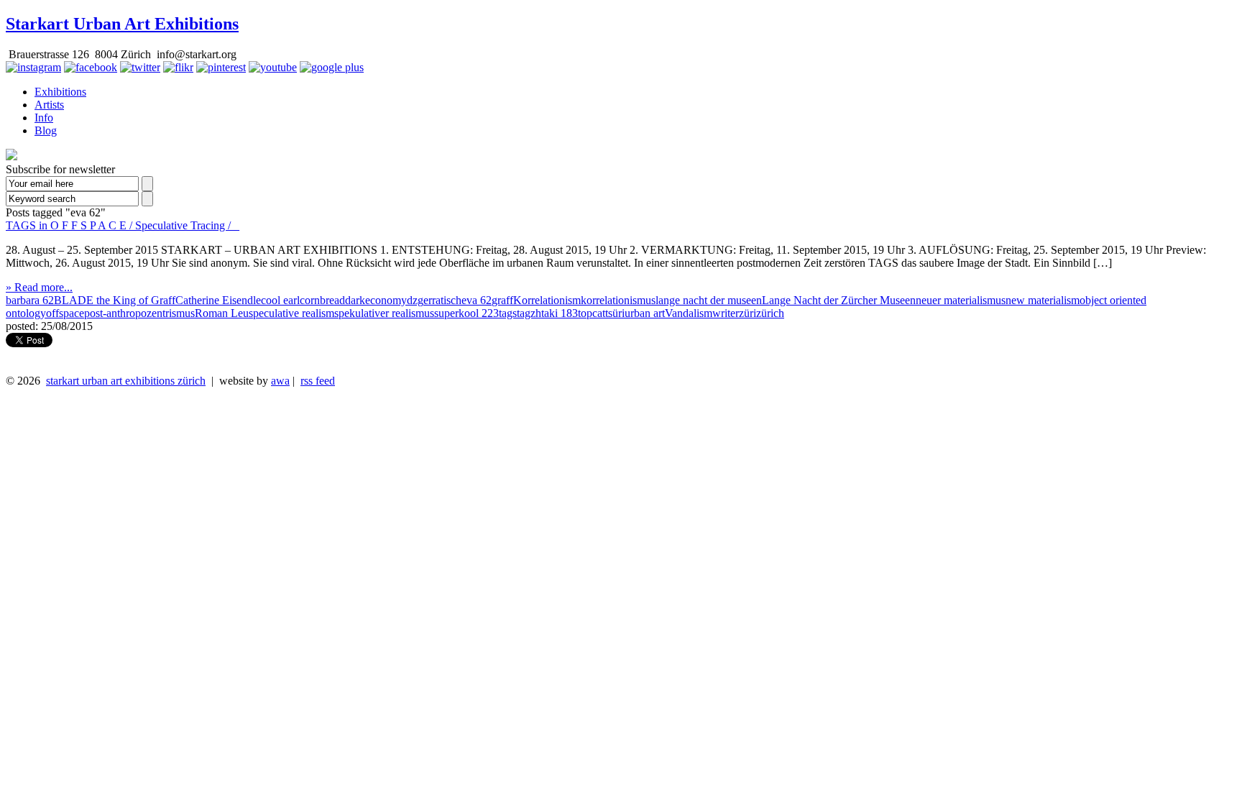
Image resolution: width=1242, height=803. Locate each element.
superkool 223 (466, 313)
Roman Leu (222, 313)
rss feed (317, 381)
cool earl (280, 300)
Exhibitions (60, 92)
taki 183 (559, 313)
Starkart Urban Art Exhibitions (122, 23)
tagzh (529, 313)
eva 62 (476, 300)
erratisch (442, 300)
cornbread (322, 300)
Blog (45, 130)
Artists (49, 104)
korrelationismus (618, 300)
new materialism (1043, 300)
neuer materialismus (961, 300)
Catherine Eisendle (218, 300)
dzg (415, 300)
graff (502, 300)
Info (43, 117)
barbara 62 (30, 300)
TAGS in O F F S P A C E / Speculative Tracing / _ (122, 225)
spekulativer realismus (384, 313)
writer (725, 313)
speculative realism (291, 313)
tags (508, 313)
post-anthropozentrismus (139, 313)
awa (280, 381)
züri (747, 313)
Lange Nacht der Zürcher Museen (839, 300)
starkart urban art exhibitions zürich (126, 381)
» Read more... (39, 287)
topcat (591, 313)
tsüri (615, 313)
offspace (65, 313)
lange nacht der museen (709, 300)
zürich (770, 313)
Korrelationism (547, 300)
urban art (645, 313)
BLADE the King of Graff (114, 300)
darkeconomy (376, 300)
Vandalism (688, 313)
